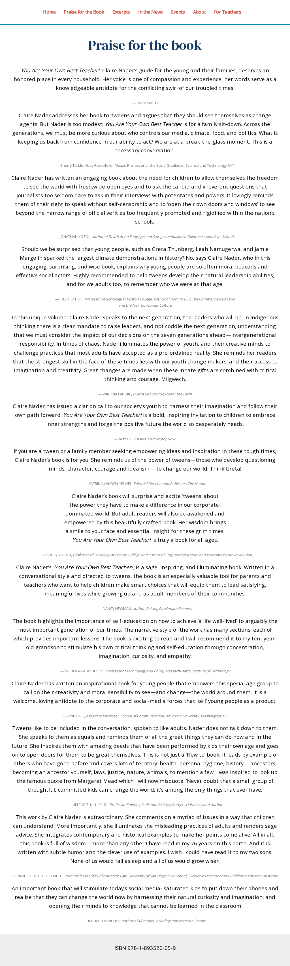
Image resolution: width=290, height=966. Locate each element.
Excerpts (121, 12)
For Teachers (227, 12)
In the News (150, 12)
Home (49, 12)
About (199, 12)
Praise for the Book (84, 12)
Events (178, 12)
